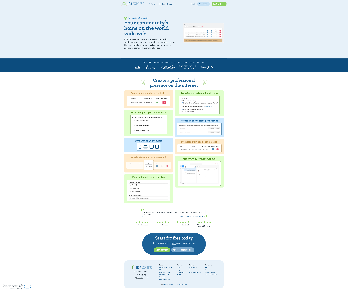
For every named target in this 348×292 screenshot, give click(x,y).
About (207, 267)
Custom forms (164, 274)
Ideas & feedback (195, 272)
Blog (178, 270)
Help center (193, 267)
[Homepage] (132, 4)
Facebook (144, 225)
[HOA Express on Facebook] (138, 275)
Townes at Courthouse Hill (193, 217)
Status (179, 274)
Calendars (162, 277)
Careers (208, 270)
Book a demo (203, 4)
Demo (179, 267)
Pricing (162, 4)
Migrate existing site (183, 250)
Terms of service (211, 274)
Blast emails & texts (165, 267)
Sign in (192, 4)
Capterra (165, 225)
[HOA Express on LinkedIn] (142, 275)
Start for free (162, 250)
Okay (27, 286)
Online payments (165, 272)
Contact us (192, 270)
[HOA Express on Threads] (145, 275)
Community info (164, 279)
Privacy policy (210, 272)
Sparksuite (139, 278)
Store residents (164, 270)
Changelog (180, 272)
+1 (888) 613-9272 (142, 271)
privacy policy (18, 288)
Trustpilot (185, 225)
